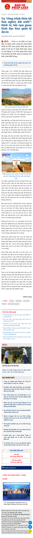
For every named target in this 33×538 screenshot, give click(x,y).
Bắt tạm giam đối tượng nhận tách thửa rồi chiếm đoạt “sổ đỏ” (17, 320)
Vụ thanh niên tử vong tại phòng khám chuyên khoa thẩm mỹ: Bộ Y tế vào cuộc (17, 444)
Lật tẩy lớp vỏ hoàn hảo (10, 366)
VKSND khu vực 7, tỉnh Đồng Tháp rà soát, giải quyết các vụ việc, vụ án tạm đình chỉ (17, 437)
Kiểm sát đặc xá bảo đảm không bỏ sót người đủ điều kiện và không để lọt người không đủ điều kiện (17, 404)
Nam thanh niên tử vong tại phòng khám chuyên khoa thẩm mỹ (17, 411)
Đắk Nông (18, 301)
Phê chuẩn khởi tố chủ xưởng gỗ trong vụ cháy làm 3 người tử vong (17, 337)
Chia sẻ (30, 523)
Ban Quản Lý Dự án (13, 304)
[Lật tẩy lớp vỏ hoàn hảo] (16, 355)
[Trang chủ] (16, 7)
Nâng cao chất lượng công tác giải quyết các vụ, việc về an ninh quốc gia (16, 371)
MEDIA (4, 345)
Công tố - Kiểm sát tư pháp (9, 14)
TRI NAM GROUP (7, 535)
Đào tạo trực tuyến (20, 537)
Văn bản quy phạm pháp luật (16, 455)
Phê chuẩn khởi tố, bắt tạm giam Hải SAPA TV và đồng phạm (17, 315)
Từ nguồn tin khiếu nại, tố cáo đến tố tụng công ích (17, 425)
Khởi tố (22, 14)
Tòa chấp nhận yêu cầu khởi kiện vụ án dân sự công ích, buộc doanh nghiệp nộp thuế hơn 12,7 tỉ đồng (17, 397)
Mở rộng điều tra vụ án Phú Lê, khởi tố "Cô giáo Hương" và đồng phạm (17, 333)
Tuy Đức (11, 301)
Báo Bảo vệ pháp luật (9, 468)
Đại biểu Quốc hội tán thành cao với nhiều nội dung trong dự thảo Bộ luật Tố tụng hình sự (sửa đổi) (17, 389)
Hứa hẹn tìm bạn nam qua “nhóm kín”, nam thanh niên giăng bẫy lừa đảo (17, 324)
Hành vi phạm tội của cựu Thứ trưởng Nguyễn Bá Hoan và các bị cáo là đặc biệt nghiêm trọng (17, 418)
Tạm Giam (26, 301)
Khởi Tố (4, 304)
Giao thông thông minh (19, 535)
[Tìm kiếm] (30, 531)
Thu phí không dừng (8, 537)
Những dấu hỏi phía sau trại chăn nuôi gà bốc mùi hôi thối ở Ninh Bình (17, 430)
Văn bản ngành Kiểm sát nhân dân (16, 461)
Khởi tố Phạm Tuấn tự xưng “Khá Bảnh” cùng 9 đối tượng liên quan (17, 329)
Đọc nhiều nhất (8, 378)
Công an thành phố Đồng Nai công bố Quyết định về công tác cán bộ (17, 382)
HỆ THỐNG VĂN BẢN (16, 450)
